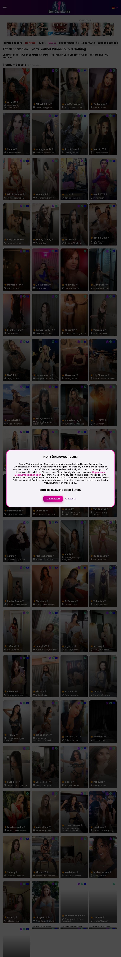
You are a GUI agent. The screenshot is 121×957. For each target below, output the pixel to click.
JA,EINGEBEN (53, 499)
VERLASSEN (70, 498)
